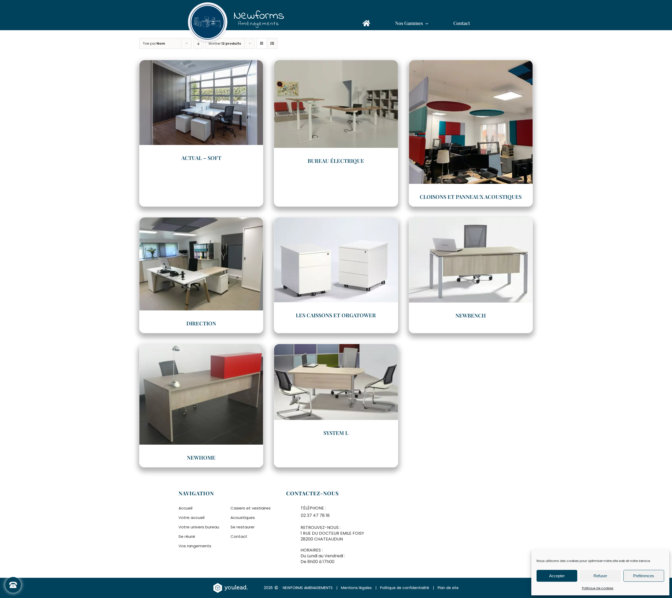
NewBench (470, 315)
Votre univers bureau (198, 527)
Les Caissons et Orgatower (336, 315)
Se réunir (186, 536)
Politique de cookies (597, 588)
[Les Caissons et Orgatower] (336, 221)
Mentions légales (356, 587)
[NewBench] (471, 221)
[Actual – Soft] (201, 63)
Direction (201, 323)
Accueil (185, 508)
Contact (238, 536)
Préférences (643, 576)
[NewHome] (201, 347)
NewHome (201, 457)
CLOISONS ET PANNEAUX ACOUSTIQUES (471, 196)
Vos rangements (194, 546)
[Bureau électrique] (336, 63)
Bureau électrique (336, 160)
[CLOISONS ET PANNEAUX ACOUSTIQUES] (471, 63)
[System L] (336, 347)
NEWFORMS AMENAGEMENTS (308, 587)
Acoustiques (242, 517)
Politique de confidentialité (404, 587)
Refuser (600, 576)
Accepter (557, 576)
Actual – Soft (201, 157)
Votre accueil (191, 517)
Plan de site (448, 587)
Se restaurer (242, 527)
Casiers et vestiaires (250, 508)
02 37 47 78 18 (315, 515)
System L (335, 432)
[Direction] (201, 221)
